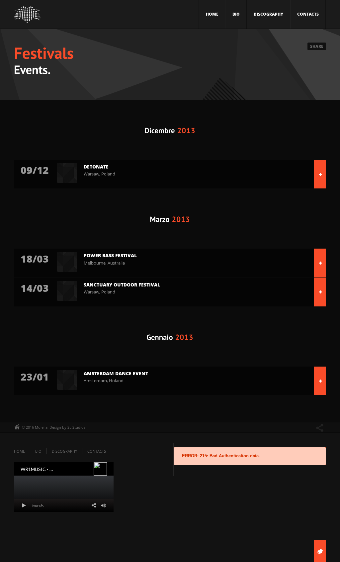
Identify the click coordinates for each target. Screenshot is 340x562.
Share (316, 46)
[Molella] (27, 16)
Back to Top (320, 20)
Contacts (308, 14)
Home (212, 14)
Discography (268, 14)
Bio (236, 14)
